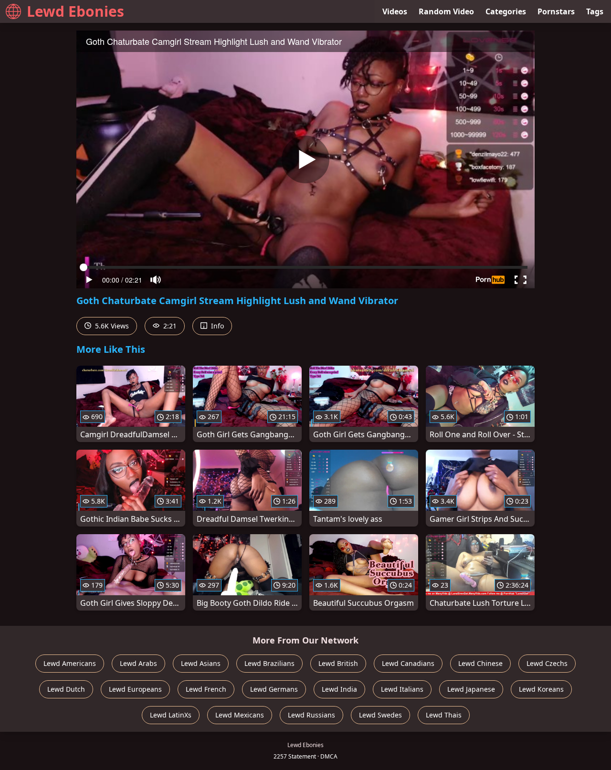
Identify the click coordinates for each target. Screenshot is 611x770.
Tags (594, 11)
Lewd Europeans (135, 689)
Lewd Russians (311, 714)
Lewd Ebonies (75, 11)
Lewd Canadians (408, 663)
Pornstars (556, 11)
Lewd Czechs (547, 663)
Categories (505, 11)
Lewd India (339, 689)
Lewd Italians (402, 689)
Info (216, 325)
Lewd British (338, 663)
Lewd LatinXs (170, 714)
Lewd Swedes (380, 714)
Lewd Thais (444, 714)
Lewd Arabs (138, 663)
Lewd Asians (201, 663)
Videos (394, 11)
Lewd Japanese (471, 689)
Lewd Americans (69, 663)
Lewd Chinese (480, 663)
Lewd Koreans (541, 689)
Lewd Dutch (66, 689)
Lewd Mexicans (239, 714)
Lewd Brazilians (269, 663)
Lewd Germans (274, 689)
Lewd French (206, 689)
